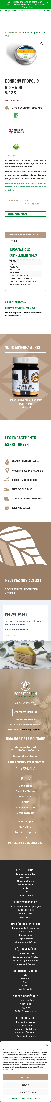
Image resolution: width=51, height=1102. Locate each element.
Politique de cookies (17, 1098)
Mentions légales (34, 1098)
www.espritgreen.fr (32, 729)
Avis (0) (13, 240)
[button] (47, 1044)
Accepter (25, 1077)
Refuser (26, 1084)
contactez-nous (23, 712)
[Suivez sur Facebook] (21, 778)
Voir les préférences (25, 1092)
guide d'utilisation (32, 202)
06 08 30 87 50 (23, 703)
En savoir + (13, 202)
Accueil (8, 32)
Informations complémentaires (24, 234)
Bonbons (17, 32)
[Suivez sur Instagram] (29, 778)
